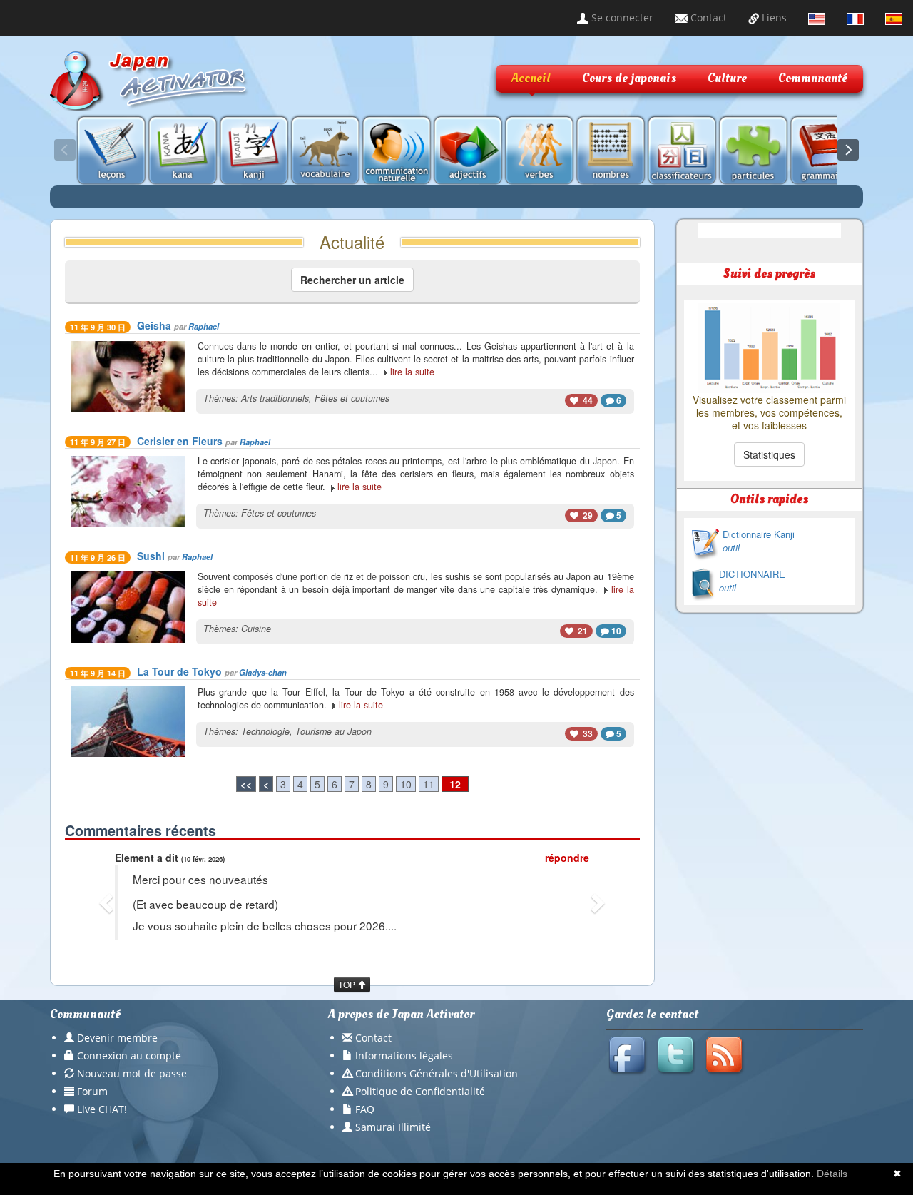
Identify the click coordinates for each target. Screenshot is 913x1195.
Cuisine (256, 628)
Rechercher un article (352, 280)
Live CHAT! (102, 1109)
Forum (92, 1091)
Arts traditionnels (275, 398)
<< (246, 784)
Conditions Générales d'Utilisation (436, 1073)
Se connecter (620, 17)
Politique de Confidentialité (420, 1091)
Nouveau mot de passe (132, 1073)
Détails (832, 1173)
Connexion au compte (129, 1055)
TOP (347, 984)
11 (428, 784)
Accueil (531, 78)
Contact (707, 17)
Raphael (203, 326)
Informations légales (404, 1055)
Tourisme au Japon (333, 731)
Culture (727, 78)
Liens (773, 17)
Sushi (151, 556)
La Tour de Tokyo (179, 671)
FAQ (364, 1109)
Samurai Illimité (393, 1127)
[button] (108, 902)
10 (406, 784)
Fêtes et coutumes (352, 398)
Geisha (154, 325)
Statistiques (769, 454)
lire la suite (412, 371)
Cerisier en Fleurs (180, 441)
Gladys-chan (263, 672)
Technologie (265, 731)
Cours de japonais (629, 78)
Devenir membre (117, 1037)
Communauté (812, 78)
